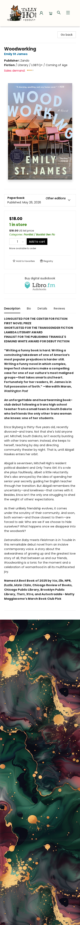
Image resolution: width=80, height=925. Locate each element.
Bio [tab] (29, 308)
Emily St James (15, 54)
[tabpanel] (40, 463)
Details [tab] (42, 308)
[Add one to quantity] (22, 241)
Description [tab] (12, 308)
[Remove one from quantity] (12, 241)
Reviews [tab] (59, 308)
